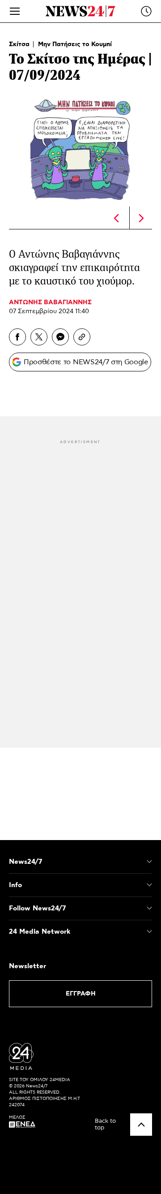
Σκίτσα (20, 44)
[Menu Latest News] (146, 11)
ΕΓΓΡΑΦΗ (81, 994)
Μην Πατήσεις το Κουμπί (75, 44)
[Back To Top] (141, 1124)
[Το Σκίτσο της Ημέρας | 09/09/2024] (141, 218)
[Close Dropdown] (149, 861)
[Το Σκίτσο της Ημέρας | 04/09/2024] (116, 218)
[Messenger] (60, 336)
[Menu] (15, 11)
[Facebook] (17, 336)
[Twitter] (38, 336)
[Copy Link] (81, 336)
